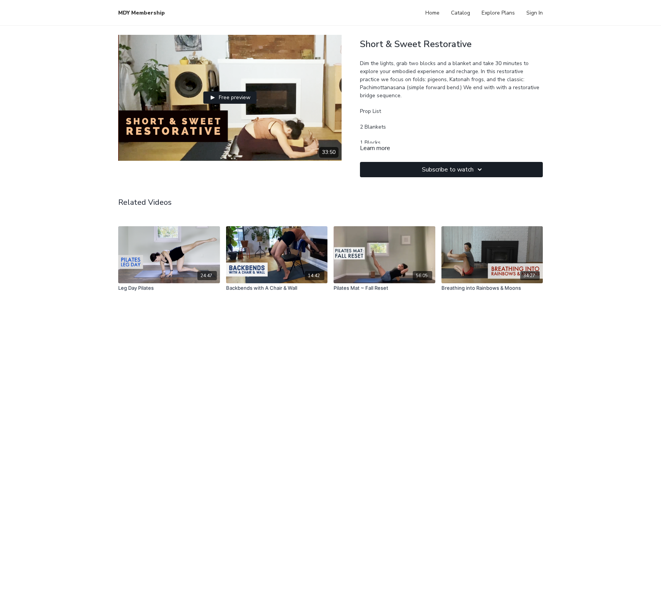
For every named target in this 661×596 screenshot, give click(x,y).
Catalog (460, 12)
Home (432, 12)
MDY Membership (141, 12)
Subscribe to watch (448, 169)
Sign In (534, 12)
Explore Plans (498, 12)
